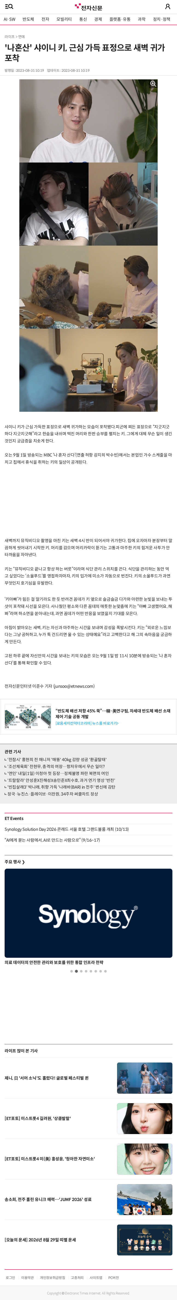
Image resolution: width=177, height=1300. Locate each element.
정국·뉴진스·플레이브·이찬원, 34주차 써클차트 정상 (52, 794)
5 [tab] (91, 971)
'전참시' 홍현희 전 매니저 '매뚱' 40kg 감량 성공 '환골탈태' (56, 759)
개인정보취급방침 (52, 1278)
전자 (45, 19)
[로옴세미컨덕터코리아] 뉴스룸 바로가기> (87, 723)
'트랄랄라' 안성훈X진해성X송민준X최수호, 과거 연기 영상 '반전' (61, 780)
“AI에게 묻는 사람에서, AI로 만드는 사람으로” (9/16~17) (52, 840)
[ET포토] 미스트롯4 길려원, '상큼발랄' (38, 1118)
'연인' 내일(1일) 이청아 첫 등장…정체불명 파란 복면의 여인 (58, 773)
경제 (98, 19)
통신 (83, 19)
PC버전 (113, 1278)
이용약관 (27, 1278)
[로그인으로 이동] (167, 6)
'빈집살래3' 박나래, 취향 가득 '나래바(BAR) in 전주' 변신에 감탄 (61, 787)
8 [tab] (105, 971)
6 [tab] (95, 971)
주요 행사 (15, 862)
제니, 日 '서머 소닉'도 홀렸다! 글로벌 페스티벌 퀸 (46, 1078)
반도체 (28, 19)
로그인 (10, 1278)
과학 (141, 19)
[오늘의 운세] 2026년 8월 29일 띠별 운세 (40, 1240)
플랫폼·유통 (120, 19)
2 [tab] (76, 971)
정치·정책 (161, 19)
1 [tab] (71, 971)
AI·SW (9, 19)
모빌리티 (64, 19)
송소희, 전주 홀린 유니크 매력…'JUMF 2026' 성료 (48, 1199)
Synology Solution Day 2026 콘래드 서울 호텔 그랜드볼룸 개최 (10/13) (67, 829)
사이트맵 (96, 1278)
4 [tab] (86, 971)
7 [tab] (100, 971)
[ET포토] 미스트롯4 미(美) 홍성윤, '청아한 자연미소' (50, 1159)
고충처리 (77, 1278)
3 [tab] (81, 971)
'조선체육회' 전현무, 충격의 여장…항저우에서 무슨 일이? (56, 766)
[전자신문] (88, 6)
